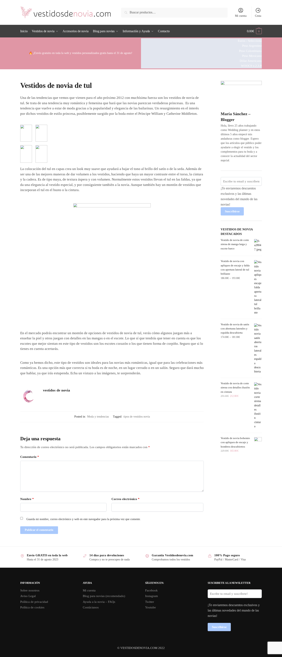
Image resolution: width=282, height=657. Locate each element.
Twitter (149, 601)
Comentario (29, 456)
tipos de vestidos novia (136, 416)
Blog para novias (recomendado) (104, 596)
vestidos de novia (56, 390)
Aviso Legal (28, 596)
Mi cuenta (240, 15)
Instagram (151, 596)
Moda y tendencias (98, 416)
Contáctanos (91, 607)
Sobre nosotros (29, 590)
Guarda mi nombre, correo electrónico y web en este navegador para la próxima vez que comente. (83, 519)
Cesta (258, 15)
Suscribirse (232, 211)
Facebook (151, 590)
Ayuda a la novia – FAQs (99, 601)
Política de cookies (32, 607)
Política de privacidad (34, 601)
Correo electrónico (125, 499)
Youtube (150, 607)
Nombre (27, 499)
